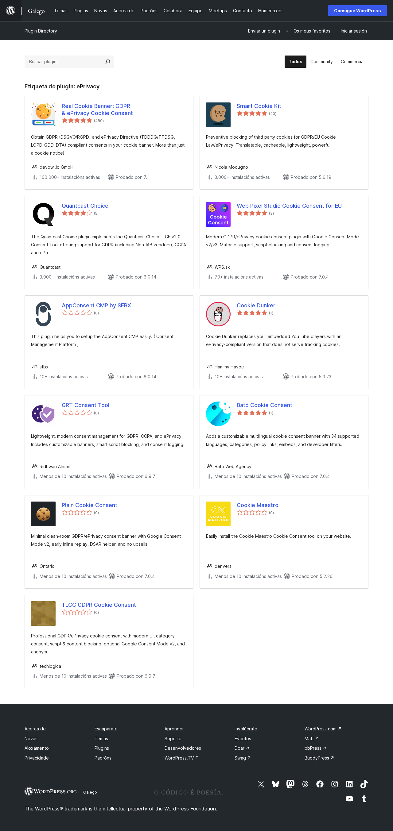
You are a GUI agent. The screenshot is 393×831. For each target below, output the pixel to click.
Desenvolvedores (183, 748)
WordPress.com (323, 728)
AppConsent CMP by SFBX (96, 305)
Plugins (102, 748)
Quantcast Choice (85, 205)
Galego (90, 792)
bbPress (316, 748)
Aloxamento (37, 748)
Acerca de (35, 728)
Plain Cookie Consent (89, 505)
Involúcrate (246, 728)
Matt (312, 738)
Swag (243, 757)
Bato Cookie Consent (264, 405)
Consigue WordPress (357, 10)
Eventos (243, 738)
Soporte (173, 738)
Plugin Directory (41, 30)
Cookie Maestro (257, 505)
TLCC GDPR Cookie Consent (99, 605)
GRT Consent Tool (85, 405)
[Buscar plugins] (108, 62)
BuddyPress (319, 757)
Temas (101, 738)
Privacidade (37, 757)
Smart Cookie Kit (259, 106)
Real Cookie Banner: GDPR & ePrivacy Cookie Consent (97, 109)
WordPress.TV (182, 757)
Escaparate (106, 728)
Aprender (174, 728)
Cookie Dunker (256, 305)
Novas (31, 738)
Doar (242, 748)
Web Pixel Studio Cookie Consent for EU (289, 205)
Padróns (103, 757)
